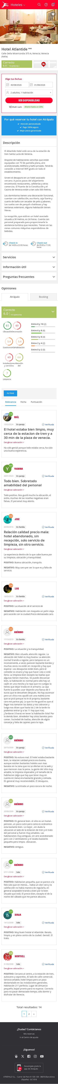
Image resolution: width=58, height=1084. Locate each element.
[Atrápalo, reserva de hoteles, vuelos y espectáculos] (5, 4)
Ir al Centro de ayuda (29, 1037)
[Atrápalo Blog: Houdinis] (16, 1056)
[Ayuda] (46, 4)
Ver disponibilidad (29, 100)
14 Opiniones (14, 66)
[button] (53, 14)
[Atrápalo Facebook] (29, 1056)
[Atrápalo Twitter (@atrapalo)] (22, 1056)
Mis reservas (29, 1034)
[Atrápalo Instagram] (35, 1056)
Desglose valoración (13, 442)
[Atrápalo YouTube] (42, 1056)
